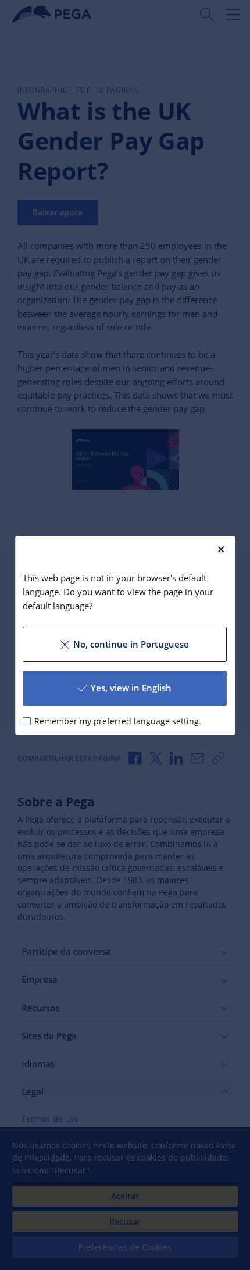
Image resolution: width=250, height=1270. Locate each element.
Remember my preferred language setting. (118, 721)
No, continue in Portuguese (131, 644)
